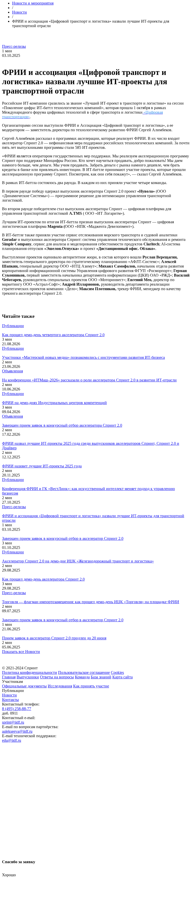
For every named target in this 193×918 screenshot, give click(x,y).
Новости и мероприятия (33, 3)
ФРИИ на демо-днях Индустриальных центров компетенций (54, 403)
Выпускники (28, 677)
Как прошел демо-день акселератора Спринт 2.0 (43, 579)
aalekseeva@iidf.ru (17, 731)
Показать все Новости (21, 651)
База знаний (101, 677)
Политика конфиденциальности (29, 672)
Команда (82, 677)
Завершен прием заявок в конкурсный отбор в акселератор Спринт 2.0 (62, 538)
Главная (9, 677)
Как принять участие (91, 686)
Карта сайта (122, 677)
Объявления (12, 371)
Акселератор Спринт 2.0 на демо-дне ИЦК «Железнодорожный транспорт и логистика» (78, 561)
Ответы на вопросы (57, 677)
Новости (19, 12)
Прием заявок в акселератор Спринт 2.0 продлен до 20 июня (54, 638)
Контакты (10, 699)
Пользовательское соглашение (84, 672)
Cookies (117, 672)
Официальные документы (24, 686)
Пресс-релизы (14, 46)
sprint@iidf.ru (13, 722)
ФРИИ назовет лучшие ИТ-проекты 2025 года (42, 466)
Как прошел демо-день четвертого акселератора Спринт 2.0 (53, 335)
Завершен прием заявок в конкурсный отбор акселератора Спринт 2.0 (62, 425)
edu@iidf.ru (11, 740)
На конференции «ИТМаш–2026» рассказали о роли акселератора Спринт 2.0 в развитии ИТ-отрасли (89, 380)
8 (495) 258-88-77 (16, 709)
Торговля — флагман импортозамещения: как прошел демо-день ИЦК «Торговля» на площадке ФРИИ (90, 602)
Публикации (13, 326)
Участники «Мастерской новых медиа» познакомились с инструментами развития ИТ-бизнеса (83, 357)
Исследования (60, 686)
